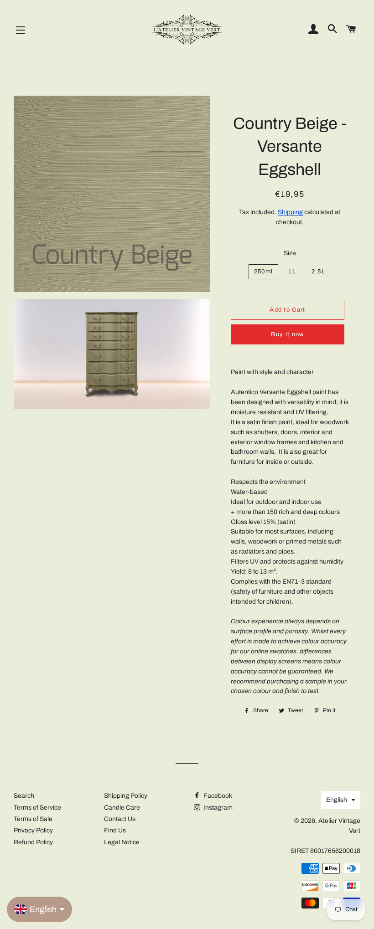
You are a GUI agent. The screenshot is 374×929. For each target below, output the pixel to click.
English (336, 799)
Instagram (217, 807)
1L (292, 271)
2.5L (318, 271)
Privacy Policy (33, 830)
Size (290, 253)
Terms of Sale (33, 819)
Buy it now (287, 334)
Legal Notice (122, 842)
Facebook (217, 795)
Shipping (290, 212)
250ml (263, 271)
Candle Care (122, 807)
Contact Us (119, 819)
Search (24, 795)
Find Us (115, 830)
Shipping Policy (125, 795)
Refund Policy (33, 842)
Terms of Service (37, 807)
